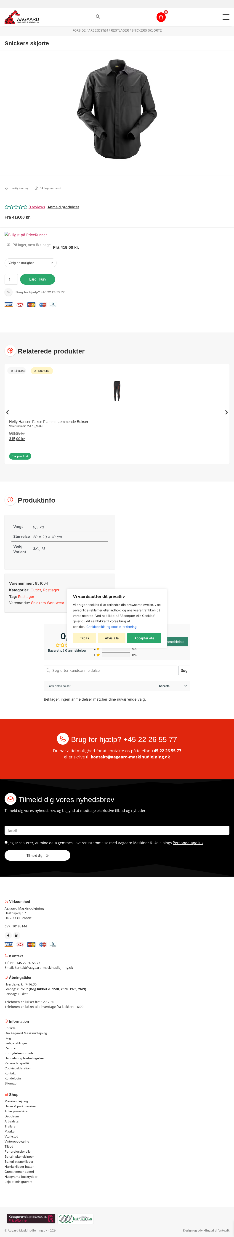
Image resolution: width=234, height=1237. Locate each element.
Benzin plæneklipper (19, 1156)
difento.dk (222, 1230)
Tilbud (9, 1146)
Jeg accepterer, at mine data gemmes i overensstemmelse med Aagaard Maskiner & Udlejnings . (106, 842)
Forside (79, 30)
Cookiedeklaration (18, 1068)
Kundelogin (13, 1078)
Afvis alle (112, 638)
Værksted (11, 1136)
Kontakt (10, 1073)
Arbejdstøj (98, 30)
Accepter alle (144, 638)
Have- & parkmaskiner (21, 1106)
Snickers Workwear (47, 602)
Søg (184, 670)
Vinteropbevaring (17, 1141)
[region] (117, 618)
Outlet (36, 590)
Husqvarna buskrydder (21, 1176)
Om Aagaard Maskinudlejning (26, 1033)
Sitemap (10, 1083)
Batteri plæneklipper (19, 1161)
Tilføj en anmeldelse (167, 642)
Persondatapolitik (188, 842)
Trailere (10, 1126)
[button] (117, 207)
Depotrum (12, 1116)
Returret (10, 1048)
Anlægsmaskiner (17, 1111)
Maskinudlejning (16, 1101)
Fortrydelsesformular (20, 1053)
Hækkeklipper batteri (19, 1166)
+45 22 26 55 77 (40, 292)
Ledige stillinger (16, 1043)
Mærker (10, 1131)
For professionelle (18, 1151)
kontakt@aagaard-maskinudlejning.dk (130, 757)
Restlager (120, 30)
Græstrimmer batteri (19, 1171)
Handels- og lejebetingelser (24, 1058)
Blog (8, 1038)
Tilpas (84, 638)
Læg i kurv (37, 279)
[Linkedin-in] (16, 935)
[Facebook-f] (8, 935)
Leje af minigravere (18, 1181)
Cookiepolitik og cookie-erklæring (111, 627)
